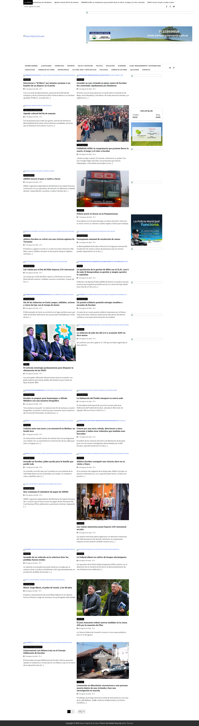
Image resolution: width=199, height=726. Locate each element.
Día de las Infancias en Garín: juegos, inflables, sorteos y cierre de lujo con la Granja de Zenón (49, 303)
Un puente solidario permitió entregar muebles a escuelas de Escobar (100, 303)
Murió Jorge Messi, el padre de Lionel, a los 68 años (47, 587)
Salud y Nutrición (85, 66)
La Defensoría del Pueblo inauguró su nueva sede (100, 398)
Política (99, 66)
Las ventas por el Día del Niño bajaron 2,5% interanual (48, 269)
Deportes (71, 66)
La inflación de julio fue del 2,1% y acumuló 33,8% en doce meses (101, 334)
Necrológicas (63, 70)
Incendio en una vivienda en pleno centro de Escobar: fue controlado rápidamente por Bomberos (102, 84)
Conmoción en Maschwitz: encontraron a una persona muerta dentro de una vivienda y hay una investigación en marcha (102, 688)
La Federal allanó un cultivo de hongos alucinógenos (101, 557)
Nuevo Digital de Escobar (89, 723)
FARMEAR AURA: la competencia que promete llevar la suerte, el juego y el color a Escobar (65, 2)
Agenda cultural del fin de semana (39, 113)
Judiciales (80, 619)
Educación (110, 66)
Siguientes (83, 711)
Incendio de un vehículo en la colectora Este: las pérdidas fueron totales (46, 558)
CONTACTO (146, 70)
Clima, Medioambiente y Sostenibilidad (145, 66)
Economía (122, 66)
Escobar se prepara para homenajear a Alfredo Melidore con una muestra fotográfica (45, 399)
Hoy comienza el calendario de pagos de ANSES (45, 491)
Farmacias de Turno (46, 70)
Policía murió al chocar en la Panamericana (144, 2)
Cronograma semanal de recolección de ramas (98, 239)
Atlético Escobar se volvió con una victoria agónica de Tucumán (48, 240)
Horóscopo (59, 66)
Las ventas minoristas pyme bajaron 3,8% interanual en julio (101, 528)
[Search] (174, 68)
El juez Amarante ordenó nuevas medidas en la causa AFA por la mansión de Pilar (102, 623)
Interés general (31, 66)
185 (79, 711)
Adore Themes (127, 723)
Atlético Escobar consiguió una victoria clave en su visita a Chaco (101, 462)
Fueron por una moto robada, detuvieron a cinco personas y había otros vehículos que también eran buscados (101, 431)
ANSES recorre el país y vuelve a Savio (112, 2)
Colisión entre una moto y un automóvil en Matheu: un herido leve (49, 429)
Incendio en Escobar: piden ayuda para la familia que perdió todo (48, 462)
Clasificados (46, 66)
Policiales (104, 70)
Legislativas (30, 70)
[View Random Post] (170, 68)
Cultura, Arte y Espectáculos (84, 70)
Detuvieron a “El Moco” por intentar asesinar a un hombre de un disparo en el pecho (46, 84)
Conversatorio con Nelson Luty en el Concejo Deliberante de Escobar (44, 651)
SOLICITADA (134, 70)
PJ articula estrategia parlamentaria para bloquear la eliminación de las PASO (48, 369)
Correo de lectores (119, 70)
